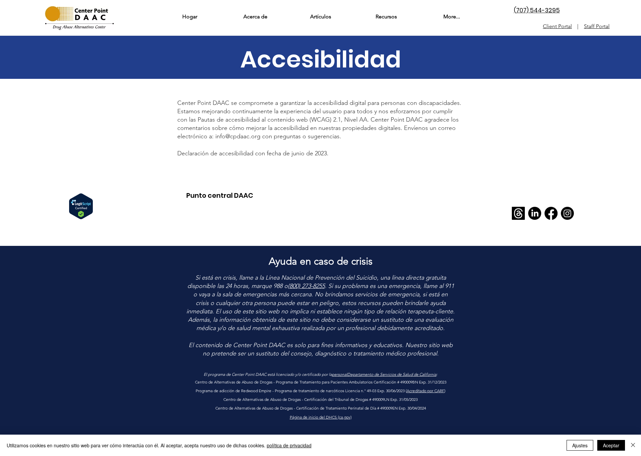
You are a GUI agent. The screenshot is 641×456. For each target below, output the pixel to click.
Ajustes (580, 445)
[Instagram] (567, 213)
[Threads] (518, 213)
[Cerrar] (633, 445)
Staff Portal (597, 26)
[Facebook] (551, 213)
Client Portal (557, 26)
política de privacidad (289, 445)
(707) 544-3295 (537, 10)
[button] (255, 17)
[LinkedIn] (534, 213)
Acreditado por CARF (425, 390)
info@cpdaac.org (237, 136)
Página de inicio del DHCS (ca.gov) (321, 417)
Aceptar (611, 445)
